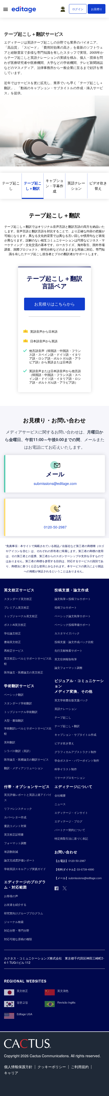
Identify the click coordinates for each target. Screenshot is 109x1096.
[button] (64, 8)
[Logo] (24, 10)
